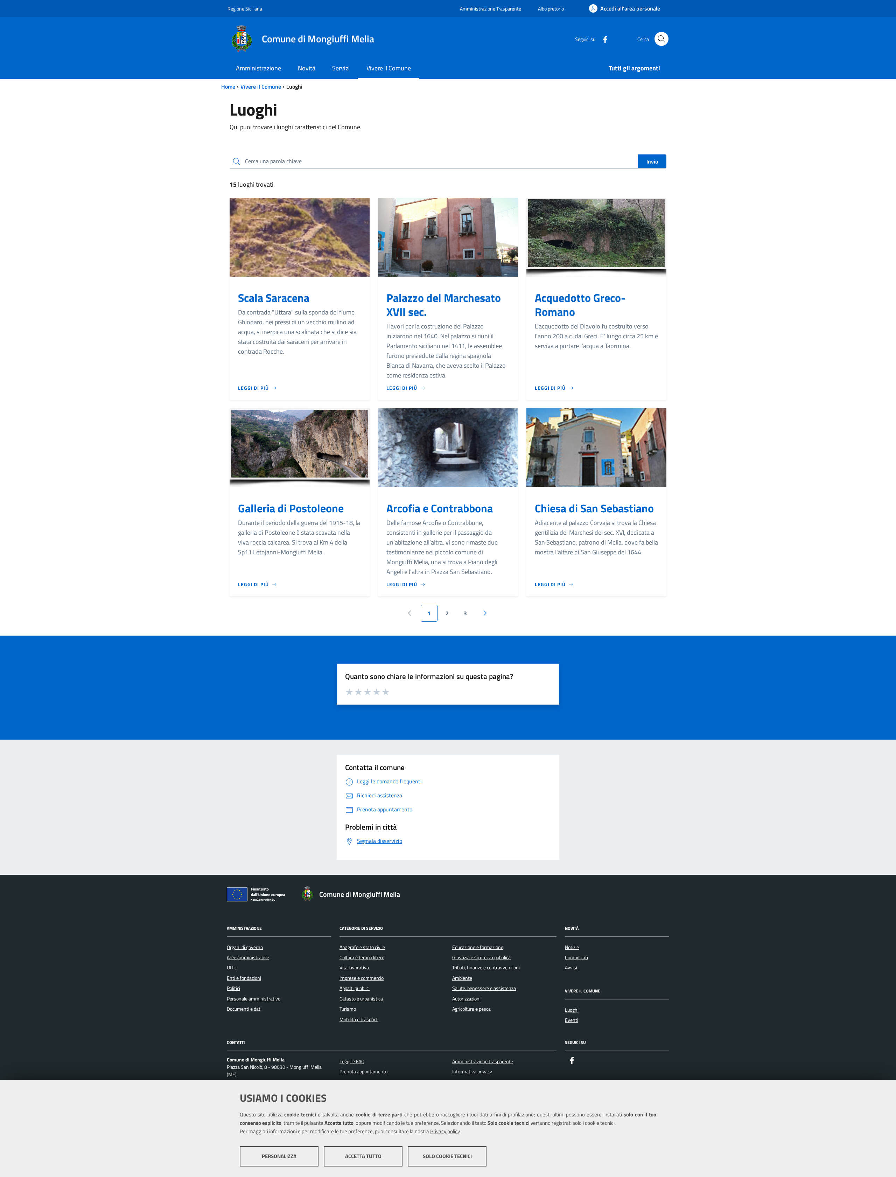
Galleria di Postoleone (291, 508)
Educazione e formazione (477, 947)
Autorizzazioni (466, 999)
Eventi (571, 1020)
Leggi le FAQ (352, 1061)
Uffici (232, 967)
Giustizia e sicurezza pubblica (481, 957)
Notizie (572, 947)
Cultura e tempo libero (362, 957)
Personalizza (279, 1156)
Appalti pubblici (355, 988)
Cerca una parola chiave (273, 161)
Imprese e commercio (362, 978)
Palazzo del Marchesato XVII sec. (443, 304)
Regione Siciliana (244, 8)
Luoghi (572, 1010)
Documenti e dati (244, 1009)
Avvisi (571, 967)
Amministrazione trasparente (482, 1061)
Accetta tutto (363, 1156)
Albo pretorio (551, 8)
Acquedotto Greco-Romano (580, 304)
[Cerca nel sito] (661, 39)
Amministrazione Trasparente (490, 8)
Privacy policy (445, 1131)
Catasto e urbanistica (361, 999)
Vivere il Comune (260, 86)
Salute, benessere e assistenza (484, 988)
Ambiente (462, 978)
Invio (652, 161)
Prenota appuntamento (363, 1071)
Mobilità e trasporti (359, 1019)
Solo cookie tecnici (447, 1156)
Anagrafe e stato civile (362, 947)
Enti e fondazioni (244, 978)
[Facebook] (602, 38)
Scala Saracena (273, 297)
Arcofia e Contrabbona (439, 508)
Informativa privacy (472, 1071)
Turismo (348, 1009)
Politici (233, 988)
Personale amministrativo (253, 999)
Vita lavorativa (354, 967)
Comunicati (576, 957)
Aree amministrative (248, 957)
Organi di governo (245, 947)
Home (228, 86)
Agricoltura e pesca (471, 1009)
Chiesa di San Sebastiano (594, 508)
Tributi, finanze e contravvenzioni (486, 967)
